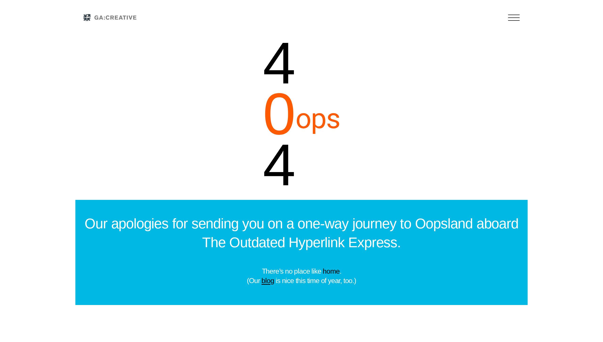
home (331, 271)
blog (267, 280)
